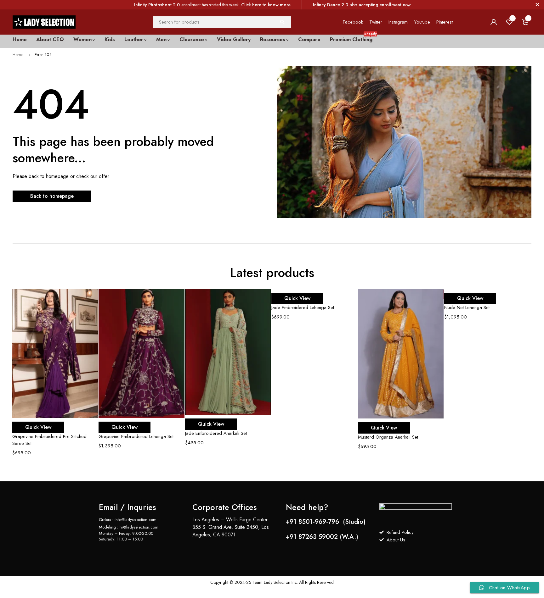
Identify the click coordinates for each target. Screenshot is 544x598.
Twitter (375, 22)
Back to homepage (52, 196)
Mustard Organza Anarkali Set (388, 437)
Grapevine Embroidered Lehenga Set (136, 436)
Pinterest (444, 22)
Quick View (38, 427)
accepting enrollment (380, 5)
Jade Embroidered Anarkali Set (216, 433)
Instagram (398, 22)
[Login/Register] (493, 22)
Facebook (353, 22)
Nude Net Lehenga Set (467, 307)
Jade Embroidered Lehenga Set (302, 307)
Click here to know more (266, 5)
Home (18, 55)
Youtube (422, 22)
